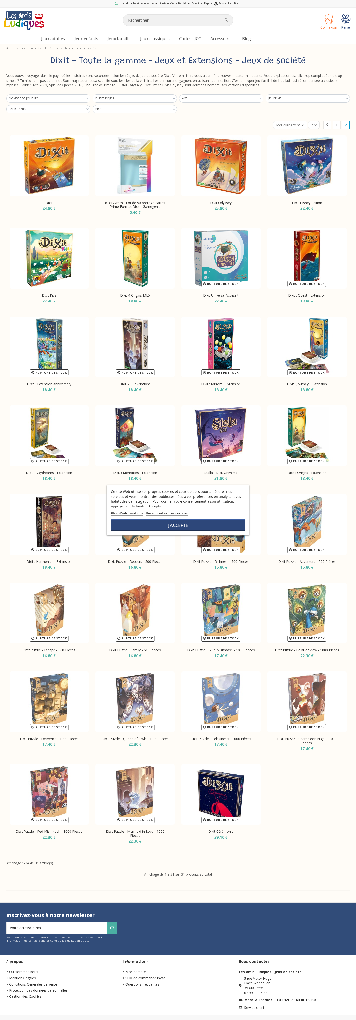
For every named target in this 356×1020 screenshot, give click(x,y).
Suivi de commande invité (145, 978)
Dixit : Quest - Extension (307, 295)
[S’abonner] (112, 928)
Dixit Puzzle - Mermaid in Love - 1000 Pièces (135, 833)
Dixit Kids (49, 295)
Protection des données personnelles (38, 990)
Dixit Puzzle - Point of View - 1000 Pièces (307, 650)
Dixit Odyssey (221, 202)
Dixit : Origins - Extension (306, 472)
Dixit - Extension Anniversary (49, 384)
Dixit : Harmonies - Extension (49, 561)
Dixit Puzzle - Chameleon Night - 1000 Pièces (307, 740)
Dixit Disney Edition (307, 202)
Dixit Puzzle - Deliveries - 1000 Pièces (49, 738)
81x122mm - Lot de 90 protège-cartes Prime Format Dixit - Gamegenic (135, 204)
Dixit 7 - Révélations (135, 384)
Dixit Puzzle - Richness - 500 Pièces (220, 561)
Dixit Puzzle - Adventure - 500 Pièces (307, 561)
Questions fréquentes (142, 984)
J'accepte (178, 525)
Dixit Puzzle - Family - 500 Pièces (135, 650)
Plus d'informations (127, 512)
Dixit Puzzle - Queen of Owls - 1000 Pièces (135, 738)
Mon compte (135, 972)
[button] (221, 38)
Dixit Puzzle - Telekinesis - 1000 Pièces (221, 738)
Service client (254, 1007)
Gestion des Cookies (25, 996)
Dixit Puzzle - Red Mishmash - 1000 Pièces (49, 831)
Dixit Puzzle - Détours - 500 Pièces (135, 561)
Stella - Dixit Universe (221, 472)
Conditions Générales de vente (33, 984)
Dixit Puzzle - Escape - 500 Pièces (49, 650)
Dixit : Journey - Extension (307, 384)
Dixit (49, 202)
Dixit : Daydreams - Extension (49, 472)
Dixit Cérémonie (220, 831)
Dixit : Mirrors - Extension (221, 384)
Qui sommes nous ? (24, 972)
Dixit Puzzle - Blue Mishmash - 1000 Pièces (221, 650)
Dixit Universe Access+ (221, 295)
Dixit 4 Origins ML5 (135, 295)
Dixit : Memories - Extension (135, 472)
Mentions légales (22, 978)
